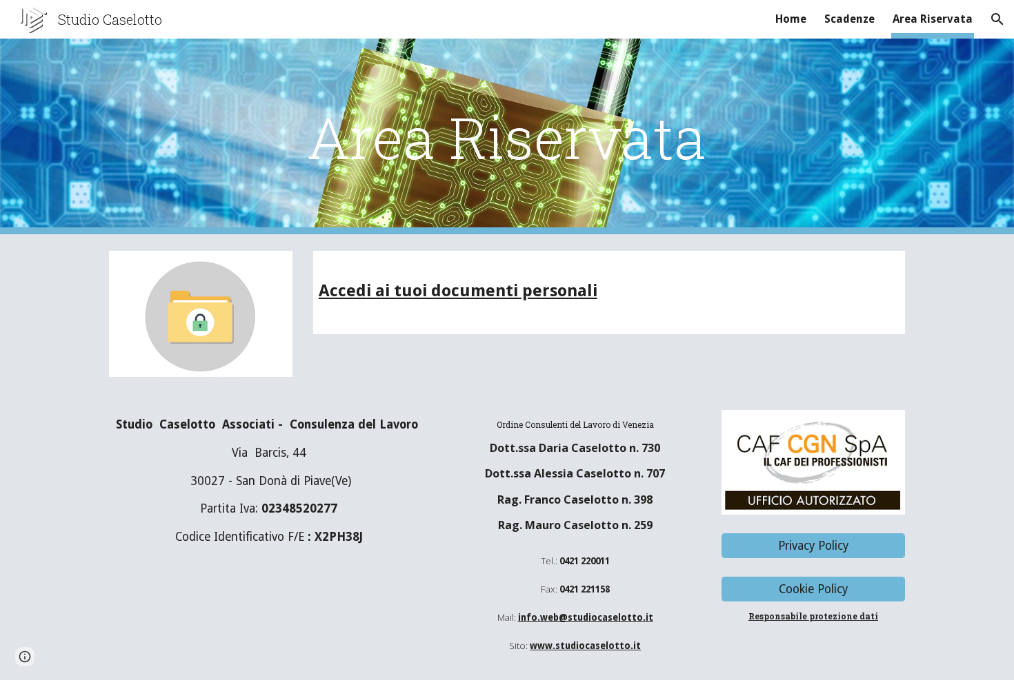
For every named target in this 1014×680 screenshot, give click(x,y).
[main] (507, 136)
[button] (997, 19)
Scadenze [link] (849, 18)
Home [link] (790, 18)
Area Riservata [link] (933, 18)
